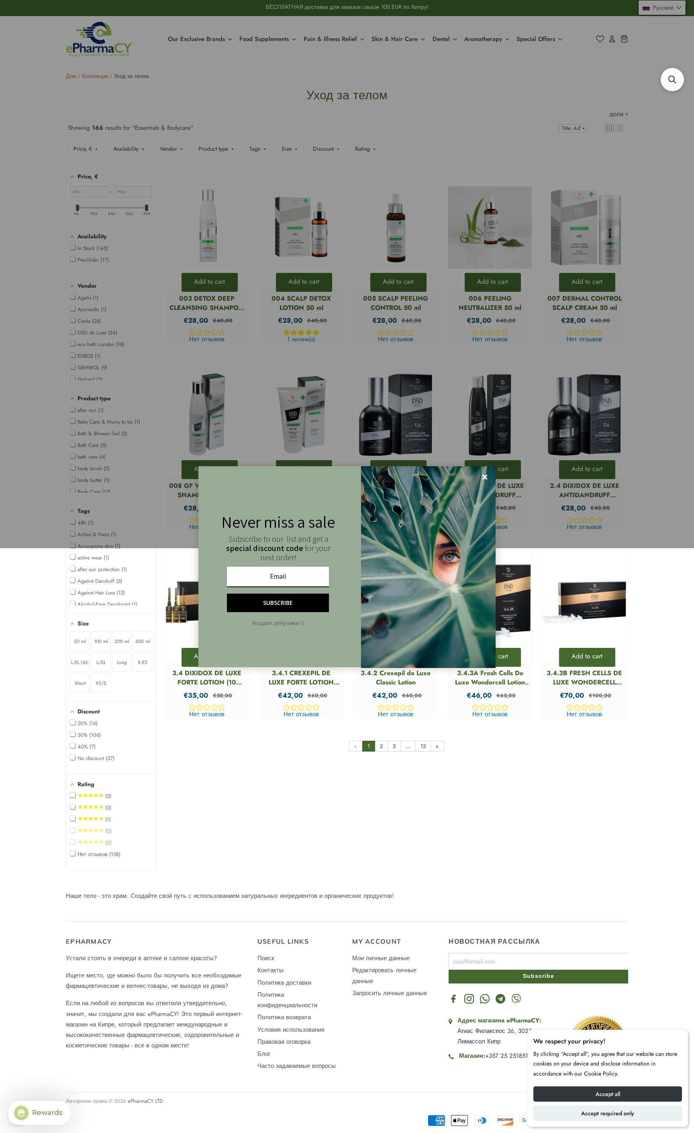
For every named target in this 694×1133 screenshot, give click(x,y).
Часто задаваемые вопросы (296, 1065)
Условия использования (291, 1029)
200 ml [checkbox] (121, 641)
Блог (263, 1053)
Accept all (608, 1094)
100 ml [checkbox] (101, 641)
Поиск (265, 958)
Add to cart (587, 656)
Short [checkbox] (80, 683)
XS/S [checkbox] (101, 683)
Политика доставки (284, 982)
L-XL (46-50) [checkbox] (80, 665)
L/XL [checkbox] (101, 662)
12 (423, 746)
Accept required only (607, 1113)
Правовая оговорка (283, 1041)
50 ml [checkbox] (80, 641)
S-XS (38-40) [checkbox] (143, 665)
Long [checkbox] (122, 662)
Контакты (270, 970)
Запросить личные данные (389, 993)
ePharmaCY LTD (145, 1101)
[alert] (347, 566)
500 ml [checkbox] (142, 641)
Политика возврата (284, 1017)
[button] (111, 622)
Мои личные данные (381, 958)
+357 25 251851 (506, 1055)
